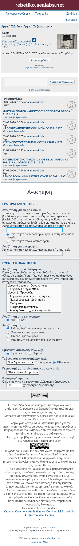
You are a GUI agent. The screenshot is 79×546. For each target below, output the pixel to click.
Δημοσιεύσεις (18, 353)
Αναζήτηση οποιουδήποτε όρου (29, 241)
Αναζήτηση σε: (12, 325)
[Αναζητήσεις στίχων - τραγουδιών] (34, 310)
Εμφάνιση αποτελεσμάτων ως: (22, 350)
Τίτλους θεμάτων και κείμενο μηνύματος (34, 328)
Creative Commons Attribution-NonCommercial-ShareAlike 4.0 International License (39, 513)
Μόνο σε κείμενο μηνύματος (27, 332)
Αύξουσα (45, 362)
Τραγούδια (41, 13)
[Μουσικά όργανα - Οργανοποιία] (34, 286)
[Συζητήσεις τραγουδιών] (34, 307)
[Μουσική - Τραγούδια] (34, 293)
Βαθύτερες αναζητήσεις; (39, 90)
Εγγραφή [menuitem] (71, 19)
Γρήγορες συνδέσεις (18, 13)
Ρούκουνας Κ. (43, 44)
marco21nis (37, 102)
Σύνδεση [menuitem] (71, 13)
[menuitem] (36, 542)
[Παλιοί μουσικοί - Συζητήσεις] (34, 300)
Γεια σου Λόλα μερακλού (16, 41)
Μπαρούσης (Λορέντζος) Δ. (17, 44)
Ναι (12, 319)
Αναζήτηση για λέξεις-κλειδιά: (21, 210)
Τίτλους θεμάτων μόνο (24, 336)
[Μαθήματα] (34, 303)
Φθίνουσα (62, 362)
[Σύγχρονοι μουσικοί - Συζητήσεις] (34, 296)
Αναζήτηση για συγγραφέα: (20, 246)
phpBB (32, 530)
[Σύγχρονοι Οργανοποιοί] (34, 289)
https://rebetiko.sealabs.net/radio (39, 68)
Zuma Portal (49, 527)
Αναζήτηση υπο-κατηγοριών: (21, 316)
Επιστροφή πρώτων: (16, 378)
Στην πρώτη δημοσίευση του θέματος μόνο (36, 339)
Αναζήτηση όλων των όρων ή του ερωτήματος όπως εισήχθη (40, 235)
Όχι (22, 319)
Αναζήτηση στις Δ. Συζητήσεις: (22, 269)
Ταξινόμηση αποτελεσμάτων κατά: (24, 358)
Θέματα (37, 353)
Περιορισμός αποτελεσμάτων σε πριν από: (30, 368)
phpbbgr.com (53, 538)
